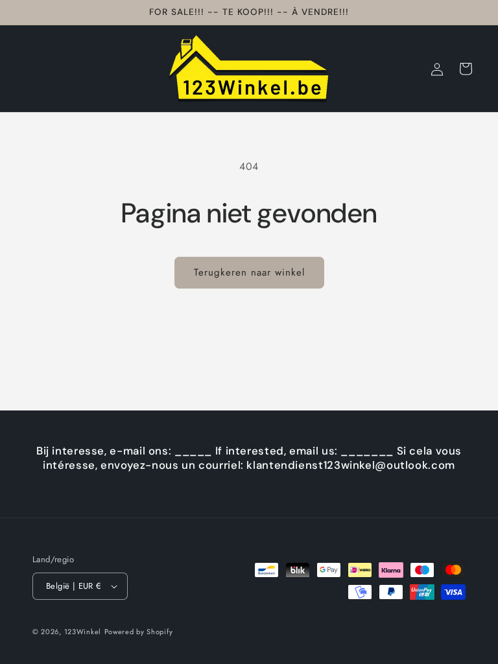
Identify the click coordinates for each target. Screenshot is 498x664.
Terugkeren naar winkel (249, 272)
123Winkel (82, 631)
